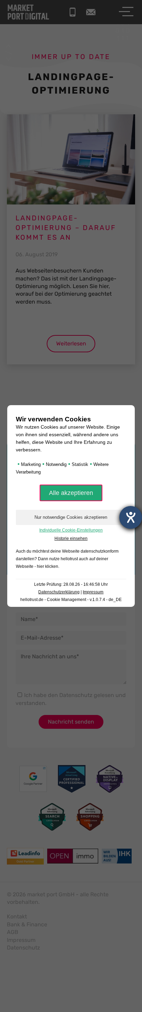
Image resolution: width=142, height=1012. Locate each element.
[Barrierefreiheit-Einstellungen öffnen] (130, 517)
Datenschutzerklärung (59, 592)
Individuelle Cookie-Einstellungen (71, 530)
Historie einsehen (71, 538)
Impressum (93, 592)
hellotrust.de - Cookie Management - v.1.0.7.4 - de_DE (71, 599)
